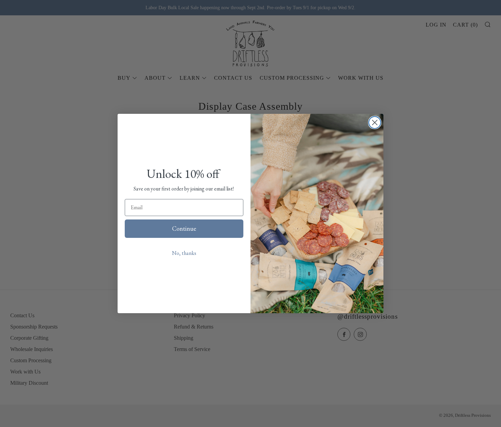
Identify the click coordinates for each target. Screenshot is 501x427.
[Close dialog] (375, 122)
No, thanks (184, 253)
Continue (184, 228)
